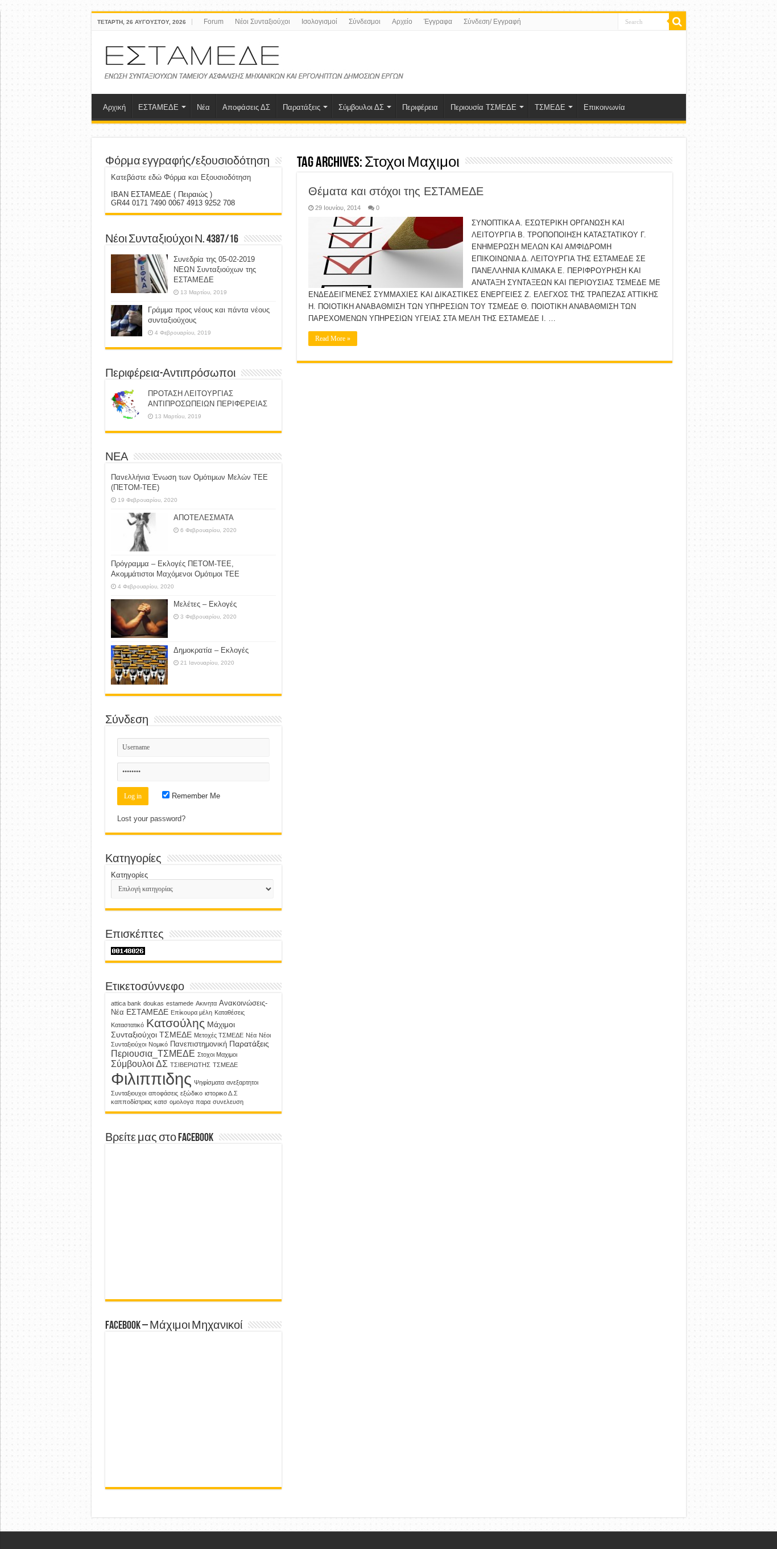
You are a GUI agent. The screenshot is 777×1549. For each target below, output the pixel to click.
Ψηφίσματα (209, 1082)
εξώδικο (191, 1093)
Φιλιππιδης (151, 1078)
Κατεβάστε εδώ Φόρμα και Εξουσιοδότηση (181, 177)
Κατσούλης (175, 1022)
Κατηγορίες (129, 875)
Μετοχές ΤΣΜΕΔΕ (218, 1035)
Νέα (203, 107)
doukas (153, 1003)
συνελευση (228, 1101)
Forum (214, 22)
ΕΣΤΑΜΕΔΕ (158, 107)
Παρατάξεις (301, 107)
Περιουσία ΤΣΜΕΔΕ (483, 107)
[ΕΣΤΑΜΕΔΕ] (256, 60)
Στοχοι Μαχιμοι (217, 1054)
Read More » (332, 339)
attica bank (126, 1003)
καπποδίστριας (131, 1101)
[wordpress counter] (128, 950)
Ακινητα (206, 1003)
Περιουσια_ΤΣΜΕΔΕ (153, 1053)
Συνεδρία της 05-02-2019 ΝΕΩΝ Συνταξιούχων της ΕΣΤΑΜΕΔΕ (214, 269)
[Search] (677, 21)
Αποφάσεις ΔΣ (246, 107)
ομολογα (181, 1101)
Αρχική (114, 107)
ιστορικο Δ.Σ (221, 1093)
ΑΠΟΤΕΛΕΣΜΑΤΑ (203, 517)
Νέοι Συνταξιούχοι (262, 22)
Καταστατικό (127, 1024)
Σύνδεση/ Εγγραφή (492, 22)
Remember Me (195, 796)
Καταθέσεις (229, 1012)
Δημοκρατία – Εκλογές (211, 650)
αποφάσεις (163, 1093)
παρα (203, 1101)
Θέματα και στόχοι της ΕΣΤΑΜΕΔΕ (395, 191)
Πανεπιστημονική (198, 1044)
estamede (179, 1003)
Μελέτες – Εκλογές (205, 604)
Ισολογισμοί (319, 22)
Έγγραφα (438, 22)
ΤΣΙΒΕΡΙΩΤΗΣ (190, 1064)
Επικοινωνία (604, 107)
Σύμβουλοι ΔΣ (361, 107)
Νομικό (158, 1044)
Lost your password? (151, 818)
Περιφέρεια (420, 107)
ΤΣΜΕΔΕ (550, 107)
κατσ (160, 1101)
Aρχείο (402, 22)
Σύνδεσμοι (365, 22)
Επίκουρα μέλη (191, 1012)
